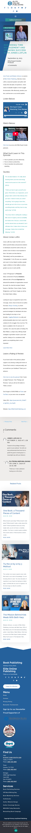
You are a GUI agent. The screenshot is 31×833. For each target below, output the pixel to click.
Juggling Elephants (13, 317)
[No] (29, 827)
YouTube (5, 394)
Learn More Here (7, 347)
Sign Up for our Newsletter (14, 709)
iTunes (22, 391)
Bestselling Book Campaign (12, 811)
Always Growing (13, 305)
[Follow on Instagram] (11, 7)
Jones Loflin (13, 438)
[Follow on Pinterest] (18, 7)
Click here (6, 145)
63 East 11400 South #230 (12, 757)
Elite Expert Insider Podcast (14, 61)
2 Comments (12, 65)
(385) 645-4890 (12, 762)
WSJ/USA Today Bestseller (11, 808)
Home (5, 695)
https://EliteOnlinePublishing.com (17, 409)
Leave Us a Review (11, 686)
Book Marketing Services (11, 795)
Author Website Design (10, 802)
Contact (5, 698)
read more (6, 537)
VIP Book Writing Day (10, 792)
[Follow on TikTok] (25, 7)
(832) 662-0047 (12, 769)
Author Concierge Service (11, 805)
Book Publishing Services (11, 789)
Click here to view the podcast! (11, 377)
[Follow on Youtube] (22, 7)
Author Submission (16, 20)
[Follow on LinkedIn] (15, 7)
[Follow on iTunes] (13, 11)
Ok (16, 830)
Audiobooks (7, 798)
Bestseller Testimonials (10, 704)
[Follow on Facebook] (4, 7)
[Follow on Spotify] (17, 11)
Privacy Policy (7, 701)
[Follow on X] (8, 7)
